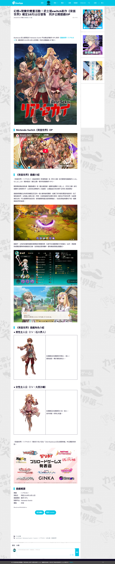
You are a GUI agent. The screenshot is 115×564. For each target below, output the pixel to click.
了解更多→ (71, 562)
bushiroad (18, 538)
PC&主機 (18, 536)
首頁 (42, 3)
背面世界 (53, 538)
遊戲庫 (76, 3)
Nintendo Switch (27, 538)
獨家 (62, 3)
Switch (36, 538)
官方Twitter (50, 512)
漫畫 (69, 3)
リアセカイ (42, 538)
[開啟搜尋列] (89, 3)
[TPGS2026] (48, 3)
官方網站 (39, 512)
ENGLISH (83, 3)
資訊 (55, 3)
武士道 (48, 538)
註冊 (95, 3)
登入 (102, 3)
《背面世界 (63, 38)
